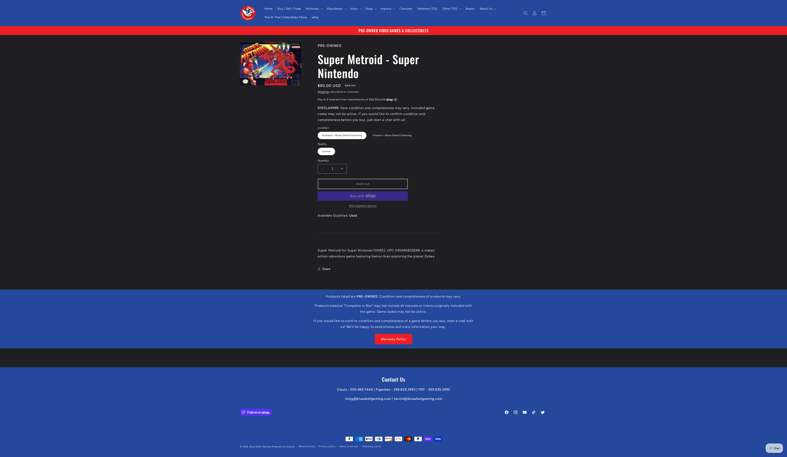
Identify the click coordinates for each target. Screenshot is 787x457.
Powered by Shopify (283, 446)
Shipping (323, 91)
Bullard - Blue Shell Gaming (344, 136)
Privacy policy (327, 446)
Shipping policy (372, 446)
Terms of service (349, 446)
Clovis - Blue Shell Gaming (394, 136)
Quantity (323, 160)
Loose (328, 152)
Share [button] (326, 269)
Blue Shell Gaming (260, 446)
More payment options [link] (362, 205)
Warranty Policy (393, 339)
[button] (314, 9)
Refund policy (307, 446)
